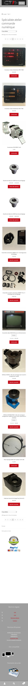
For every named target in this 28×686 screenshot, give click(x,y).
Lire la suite (14, 75)
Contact (15, 620)
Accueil (4, 14)
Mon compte (4, 683)
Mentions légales (15, 618)
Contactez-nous (14, 638)
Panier (21, 682)
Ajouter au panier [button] (14, 260)
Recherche (14, 683)
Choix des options (14, 186)
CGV (15, 612)
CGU (15, 615)
